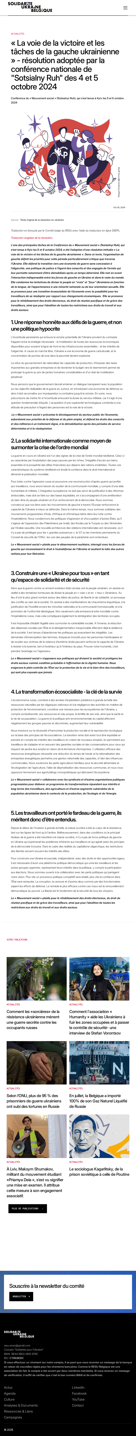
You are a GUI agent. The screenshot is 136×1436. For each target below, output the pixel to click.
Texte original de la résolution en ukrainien (42, 219)
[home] (30, 7)
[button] (124, 8)
